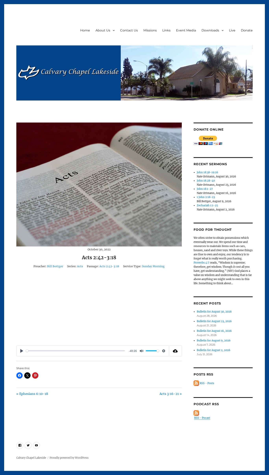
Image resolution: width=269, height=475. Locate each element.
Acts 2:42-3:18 (109, 266)
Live (232, 30)
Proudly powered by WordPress (69, 457)
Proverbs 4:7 (201, 262)
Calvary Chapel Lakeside (31, 457)
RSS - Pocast (202, 418)
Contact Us (129, 30)
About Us (103, 30)
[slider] (75, 351)
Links (166, 30)
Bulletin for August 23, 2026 (214, 321)
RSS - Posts (206, 383)
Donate (247, 30)
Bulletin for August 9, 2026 (214, 340)
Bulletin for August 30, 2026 (214, 311)
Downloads (210, 30)
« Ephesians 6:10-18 (32, 394)
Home (85, 30)
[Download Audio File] (175, 351)
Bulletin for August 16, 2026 (214, 331)
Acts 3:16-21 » (171, 394)
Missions (150, 30)
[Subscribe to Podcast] (223, 413)
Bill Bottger (55, 266)
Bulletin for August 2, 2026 (213, 350)
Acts (80, 266)
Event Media (186, 30)
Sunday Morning (153, 266)
